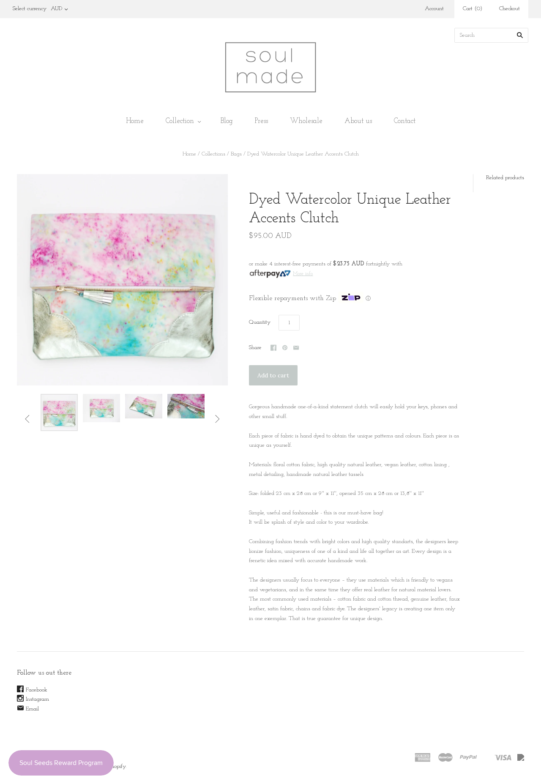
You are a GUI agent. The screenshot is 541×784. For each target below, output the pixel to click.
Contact (404, 121)
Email (32, 709)
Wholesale (306, 121)
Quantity (259, 322)
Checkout (509, 8)
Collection (180, 121)
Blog (227, 121)
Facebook (36, 690)
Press (261, 121)
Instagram (37, 699)
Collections (213, 154)
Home (135, 121)
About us (358, 121)
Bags (236, 154)
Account (434, 8)
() (472, 8)
